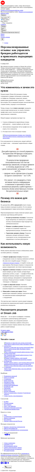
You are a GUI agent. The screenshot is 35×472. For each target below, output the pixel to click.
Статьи (6, 43)
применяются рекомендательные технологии (15, 454)
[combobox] (8, 467)
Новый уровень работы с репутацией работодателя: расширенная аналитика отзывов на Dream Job (19, 363)
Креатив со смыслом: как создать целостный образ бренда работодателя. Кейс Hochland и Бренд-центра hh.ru (18, 349)
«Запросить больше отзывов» (11, 263)
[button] (2, 34)
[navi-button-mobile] (2, 39)
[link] (3, 30)
